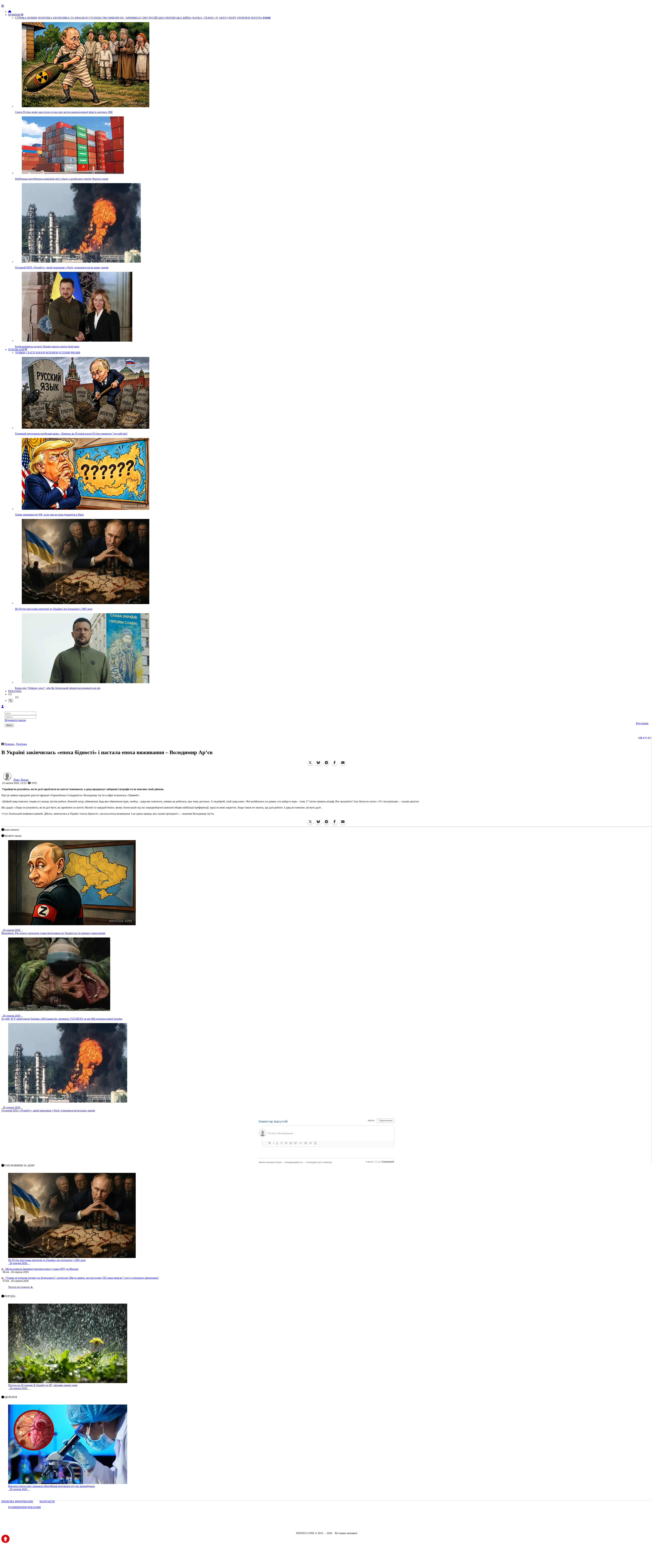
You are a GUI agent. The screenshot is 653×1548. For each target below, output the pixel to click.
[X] (310, 762)
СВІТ (144, 17)
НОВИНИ (14, 14)
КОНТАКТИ (47, 1501)
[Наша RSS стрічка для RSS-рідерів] (353, 1523)
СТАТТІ (30, 352)
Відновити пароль (15, 720)
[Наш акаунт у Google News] (334, 1523)
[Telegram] (326, 762)
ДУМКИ (20, 352)
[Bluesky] (318, 762)
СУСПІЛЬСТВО (98, 17)
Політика (21, 744)
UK (640, 737)
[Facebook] (334, 762)
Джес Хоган (21, 779)
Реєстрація (642, 723)
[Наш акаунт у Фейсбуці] (317, 1523)
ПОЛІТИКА (45, 17)
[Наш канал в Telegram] (324, 1523)
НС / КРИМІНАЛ (130, 17)
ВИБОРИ (114, 17)
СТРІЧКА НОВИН (26, 17)
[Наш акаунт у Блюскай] (309, 1523)
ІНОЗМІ (75, 352)
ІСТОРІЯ (64, 352)
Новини (10, 744)
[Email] (342, 762)
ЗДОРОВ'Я (243, 17)
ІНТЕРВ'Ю (52, 352)
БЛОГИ (40, 352)
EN (645, 737)
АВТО (223, 17)
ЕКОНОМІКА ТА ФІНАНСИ (70, 17)
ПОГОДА (256, 17)
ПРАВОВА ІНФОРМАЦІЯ (17, 1501)
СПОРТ (231, 17)
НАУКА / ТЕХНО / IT (205, 17)
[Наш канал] (345, 1523)
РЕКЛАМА (15, 691)
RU (649, 737)
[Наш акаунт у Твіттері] (300, 1523)
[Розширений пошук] (10, 700)
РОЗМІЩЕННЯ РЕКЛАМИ (24, 1507)
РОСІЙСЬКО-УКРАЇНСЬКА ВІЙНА (170, 17)
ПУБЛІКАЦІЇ (16, 349)
